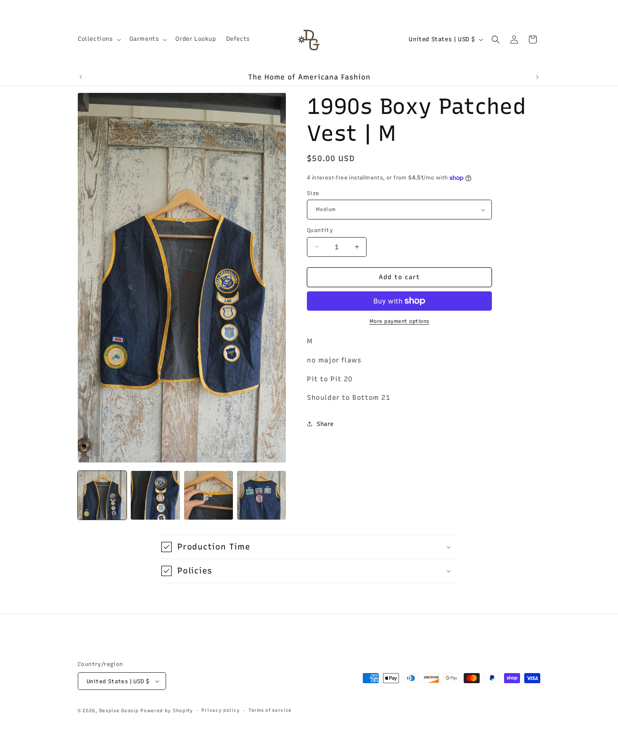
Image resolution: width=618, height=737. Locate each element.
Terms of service (270, 710)
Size (313, 193)
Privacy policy (220, 710)
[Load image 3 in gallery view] (208, 495)
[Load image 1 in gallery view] (102, 495)
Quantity (320, 230)
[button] (98, 39)
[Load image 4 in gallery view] (261, 495)
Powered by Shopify (166, 710)
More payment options (400, 321)
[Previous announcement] (80, 77)
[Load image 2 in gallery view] (155, 495)
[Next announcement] (537, 77)
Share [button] (325, 424)
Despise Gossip (119, 710)
